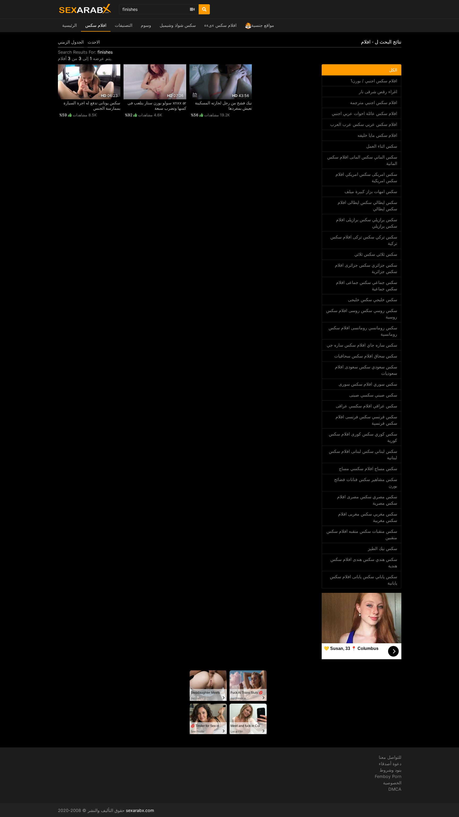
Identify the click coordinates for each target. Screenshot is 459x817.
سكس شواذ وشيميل (178, 25)
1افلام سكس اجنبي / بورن (373, 80)
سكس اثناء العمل (381, 146)
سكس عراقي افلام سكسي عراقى (366, 405)
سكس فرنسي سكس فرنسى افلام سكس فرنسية (366, 420)
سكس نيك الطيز (382, 548)
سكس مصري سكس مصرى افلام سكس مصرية (367, 500)
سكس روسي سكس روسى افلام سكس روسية (361, 314)
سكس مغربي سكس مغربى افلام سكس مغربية (367, 517)
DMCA (394, 789)
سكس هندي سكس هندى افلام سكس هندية (363, 562)
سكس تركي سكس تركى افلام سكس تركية (363, 240)
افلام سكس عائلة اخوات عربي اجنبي (364, 113)
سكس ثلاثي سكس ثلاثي (375, 254)
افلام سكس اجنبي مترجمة (373, 102)
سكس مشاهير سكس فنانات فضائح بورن (365, 482)
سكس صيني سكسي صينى (373, 395)
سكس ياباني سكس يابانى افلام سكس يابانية (363, 580)
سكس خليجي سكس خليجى (372, 299)
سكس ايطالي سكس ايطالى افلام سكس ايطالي (367, 205)
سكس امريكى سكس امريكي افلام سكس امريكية (366, 177)
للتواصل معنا (390, 757)
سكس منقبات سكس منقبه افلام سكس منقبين (361, 534)
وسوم (146, 25)
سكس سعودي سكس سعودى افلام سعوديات (366, 370)
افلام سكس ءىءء (220, 25)
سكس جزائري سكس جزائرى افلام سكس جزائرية (366, 268)
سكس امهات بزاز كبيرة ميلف (371, 191)
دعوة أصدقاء (390, 763)
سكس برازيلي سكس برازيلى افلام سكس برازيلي (366, 223)
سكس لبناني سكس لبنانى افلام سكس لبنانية (363, 454)
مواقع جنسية (262, 25)
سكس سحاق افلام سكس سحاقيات (365, 356)
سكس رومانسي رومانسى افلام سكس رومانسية (363, 331)
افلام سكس (95, 25)
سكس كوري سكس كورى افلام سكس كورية (363, 437)
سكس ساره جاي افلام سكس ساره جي (362, 345)
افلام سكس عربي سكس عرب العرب (363, 124)
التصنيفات (123, 25)
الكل (393, 70)
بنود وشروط (390, 770)
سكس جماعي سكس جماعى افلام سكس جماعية (366, 285)
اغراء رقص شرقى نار (378, 91)
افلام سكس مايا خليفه (377, 135)
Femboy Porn (388, 776)
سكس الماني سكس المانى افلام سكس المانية (362, 160)
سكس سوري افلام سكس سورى (368, 384)
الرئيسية (69, 25)
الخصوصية (392, 782)
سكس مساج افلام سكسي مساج (368, 468)
